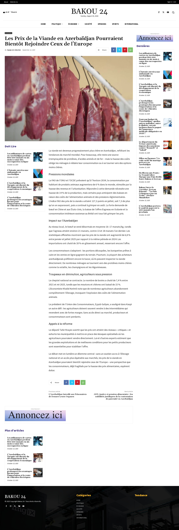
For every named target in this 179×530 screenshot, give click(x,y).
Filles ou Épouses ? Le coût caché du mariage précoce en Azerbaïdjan (150, 161)
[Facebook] (158, 12)
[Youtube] (168, 12)
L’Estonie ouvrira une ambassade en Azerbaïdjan (17, 172)
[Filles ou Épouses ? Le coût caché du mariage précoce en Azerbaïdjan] (167, 161)
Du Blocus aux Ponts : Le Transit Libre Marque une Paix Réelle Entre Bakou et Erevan (150, 176)
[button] (173, 12)
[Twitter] (163, 12)
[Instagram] (10, 506)
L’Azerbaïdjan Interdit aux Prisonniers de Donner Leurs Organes (68, 395)
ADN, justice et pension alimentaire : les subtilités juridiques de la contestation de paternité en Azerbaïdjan (113, 396)
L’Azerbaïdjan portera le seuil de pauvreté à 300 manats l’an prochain (149, 209)
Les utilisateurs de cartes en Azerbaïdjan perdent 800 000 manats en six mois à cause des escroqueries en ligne (19, 158)
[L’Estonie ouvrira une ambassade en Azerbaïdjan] (38, 173)
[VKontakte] (19, 506)
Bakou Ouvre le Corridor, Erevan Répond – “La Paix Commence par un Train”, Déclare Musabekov (148, 192)
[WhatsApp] (130, 49)
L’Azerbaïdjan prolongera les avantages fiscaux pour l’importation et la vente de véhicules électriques (150, 106)
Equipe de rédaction (14, 50)
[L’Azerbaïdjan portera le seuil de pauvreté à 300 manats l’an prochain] (167, 209)
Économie (8, 33)
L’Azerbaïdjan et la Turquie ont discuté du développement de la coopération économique (19, 186)
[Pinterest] (124, 49)
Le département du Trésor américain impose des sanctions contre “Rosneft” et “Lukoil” (149, 146)
